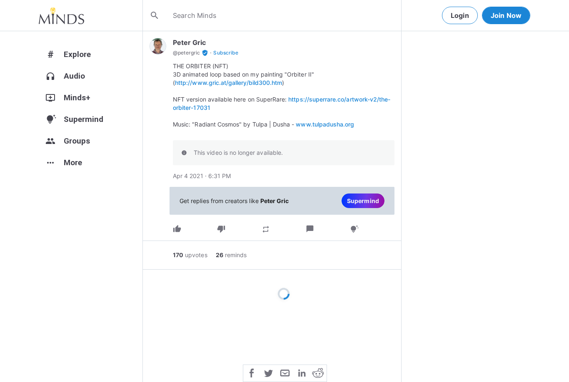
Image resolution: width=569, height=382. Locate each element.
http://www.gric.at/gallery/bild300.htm (228, 82)
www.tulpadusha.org (325, 124)
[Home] (61, 15)
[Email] (285, 372)
